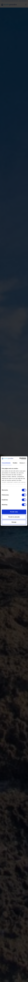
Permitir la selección (14, 517)
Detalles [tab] (15, 463)
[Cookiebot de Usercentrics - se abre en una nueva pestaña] (19, 459)
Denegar (14, 522)
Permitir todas (14, 511)
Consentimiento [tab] (6, 463)
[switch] (24, 495)
